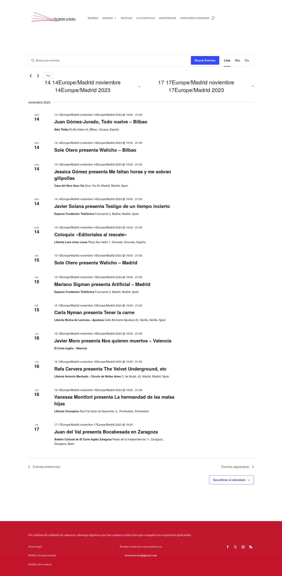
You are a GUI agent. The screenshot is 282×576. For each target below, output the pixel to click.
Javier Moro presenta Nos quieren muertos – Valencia (112, 340)
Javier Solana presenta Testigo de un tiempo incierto (112, 206)
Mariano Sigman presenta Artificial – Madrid (102, 284)
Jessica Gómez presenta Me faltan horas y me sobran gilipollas (112, 174)
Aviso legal (35, 546)
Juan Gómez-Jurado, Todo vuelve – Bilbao (100, 121)
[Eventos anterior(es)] (30, 75)
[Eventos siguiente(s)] (38, 75)
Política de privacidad (42, 555)
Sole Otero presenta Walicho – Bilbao (95, 150)
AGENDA (107, 18)
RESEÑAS (93, 18)
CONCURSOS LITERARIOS (194, 18)
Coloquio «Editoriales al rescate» (90, 234)
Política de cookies (40, 564)
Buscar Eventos (205, 60)
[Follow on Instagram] (243, 547)
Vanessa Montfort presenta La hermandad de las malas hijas (114, 400)
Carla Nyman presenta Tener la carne (94, 312)
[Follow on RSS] (251, 547)
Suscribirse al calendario (229, 480)
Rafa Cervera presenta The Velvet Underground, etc (110, 368)
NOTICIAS (126, 18)
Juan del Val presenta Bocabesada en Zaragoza (106, 431)
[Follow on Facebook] (228, 547)
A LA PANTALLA (145, 18)
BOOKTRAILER (167, 18)
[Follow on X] (235, 547)
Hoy (48, 75)
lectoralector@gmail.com (141, 555)
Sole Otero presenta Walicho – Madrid (95, 262)
